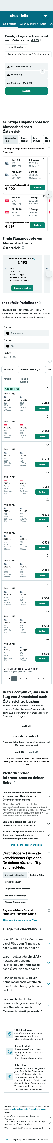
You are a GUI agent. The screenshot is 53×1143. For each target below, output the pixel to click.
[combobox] (29, 333)
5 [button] (38, 678)
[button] (5, 16)
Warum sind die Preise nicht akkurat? (23, 1128)
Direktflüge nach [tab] (13, 882)
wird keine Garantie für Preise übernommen (27, 1109)
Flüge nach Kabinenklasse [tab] (17, 889)
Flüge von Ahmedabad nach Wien (20, 920)
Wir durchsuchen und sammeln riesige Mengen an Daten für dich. (24, 1123)
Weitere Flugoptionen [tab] (15, 902)
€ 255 (35, 40)
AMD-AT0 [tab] (20, 752)
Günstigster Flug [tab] (10, 139)
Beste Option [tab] (24, 139)
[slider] (50, 361)
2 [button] (20, 678)
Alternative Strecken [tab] (15, 875)
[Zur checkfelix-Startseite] (19, 15)
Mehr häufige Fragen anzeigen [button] (26, 845)
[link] (22, 288)
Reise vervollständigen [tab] (16, 895)
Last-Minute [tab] (36, 139)
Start (6, 1140)
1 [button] (14, 678)
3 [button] (26, 678)
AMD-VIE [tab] (26, 726)
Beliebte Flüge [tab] (37, 875)
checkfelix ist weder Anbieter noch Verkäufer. (22, 1117)
